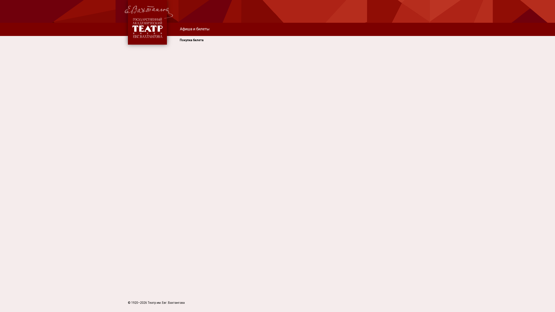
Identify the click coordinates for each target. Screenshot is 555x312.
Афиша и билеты (195, 29)
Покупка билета (192, 40)
